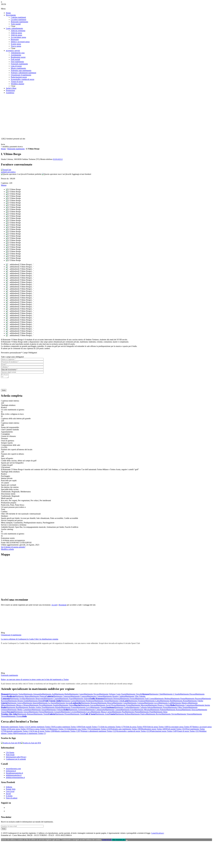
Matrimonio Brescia (105, 703)
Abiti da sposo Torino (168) (157, 727)
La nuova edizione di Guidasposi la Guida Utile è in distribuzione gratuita (29, 639)
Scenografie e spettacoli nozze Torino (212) (134, 731)
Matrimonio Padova (138, 714)
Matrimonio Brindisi (53, 707)
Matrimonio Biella (62, 694)
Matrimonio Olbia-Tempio (178, 707)
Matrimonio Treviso (169, 714)
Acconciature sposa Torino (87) (180, 727)
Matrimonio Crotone (95, 696)
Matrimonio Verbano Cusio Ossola (112, 694)
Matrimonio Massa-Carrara (101, 712)
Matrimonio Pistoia (132, 712)
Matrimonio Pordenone (85, 701)
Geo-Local (10, 791)
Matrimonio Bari (12, 707)
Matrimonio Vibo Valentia (135, 696)
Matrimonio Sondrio (51, 705)
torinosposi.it (11, 771)
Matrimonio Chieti (156, 694)
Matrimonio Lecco (151, 703)
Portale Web (10, 789)
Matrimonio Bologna (112, 698)
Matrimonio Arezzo (21, 712)
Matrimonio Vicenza (14, 716)
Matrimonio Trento (41, 714)
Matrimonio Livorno (69, 712)
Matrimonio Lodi (165, 703)
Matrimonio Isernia (202, 705)
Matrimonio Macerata (139, 705)
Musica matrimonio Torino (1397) (68, 731)
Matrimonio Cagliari (122, 707)
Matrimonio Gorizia (68, 701)
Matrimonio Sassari (39, 710)
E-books (9, 796)
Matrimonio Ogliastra (55, 710)
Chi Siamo (10, 752)
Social (8, 794)
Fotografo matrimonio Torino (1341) (19, 731)
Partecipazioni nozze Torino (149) (164, 731)
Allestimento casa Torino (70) (78, 729)
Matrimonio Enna (127, 710)
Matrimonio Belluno (123, 714)
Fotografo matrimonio (9, 675)
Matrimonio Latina (153, 701)
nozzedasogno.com (13, 769)
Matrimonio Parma (178, 698)
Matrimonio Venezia (185, 714)
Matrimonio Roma (180, 701)
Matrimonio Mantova (180, 703)
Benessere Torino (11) (58, 729)
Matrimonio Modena (163, 698)
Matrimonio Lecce (83, 707)
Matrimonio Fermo (123, 705)
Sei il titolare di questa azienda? (13, 547)
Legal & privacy (157, 833)
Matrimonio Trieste (101, 701)
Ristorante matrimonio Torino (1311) (15, 727)
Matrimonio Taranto (98, 707)
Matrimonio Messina (142, 710)
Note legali (10, 755)
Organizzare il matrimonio (11, 635)
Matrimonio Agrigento (77, 710)
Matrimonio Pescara (187, 694)
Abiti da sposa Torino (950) (136, 727)
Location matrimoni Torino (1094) (68, 727)
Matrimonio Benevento (35, 698)
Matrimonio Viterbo (195, 701)
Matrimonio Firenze (36, 712)
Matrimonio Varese (66, 705)
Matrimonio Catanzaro (62, 696)
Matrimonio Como (120, 703)
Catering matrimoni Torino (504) (42, 727)
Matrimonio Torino (16, 694)
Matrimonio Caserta (51, 698)
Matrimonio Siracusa (190, 710)
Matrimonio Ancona (88, 705)
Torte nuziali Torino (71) (91, 727)
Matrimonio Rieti (166, 701)
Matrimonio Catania (113, 710)
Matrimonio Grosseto (52, 712)
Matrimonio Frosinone (137, 701)
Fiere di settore (11, 798)
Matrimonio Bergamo (89, 703)
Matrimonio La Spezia (47, 703)
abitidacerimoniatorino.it (15, 777)
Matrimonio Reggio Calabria (114, 696)
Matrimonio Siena (160, 712)
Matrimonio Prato (146, 712)
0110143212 (58, 159)
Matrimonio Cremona (135, 703)
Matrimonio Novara (91, 694)
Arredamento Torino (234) (100, 729)
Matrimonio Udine (116, 701)
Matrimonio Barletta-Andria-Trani (32, 707)
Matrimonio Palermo (158, 710)
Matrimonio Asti (48, 694)
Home (3, 149)
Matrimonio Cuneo (76, 694)
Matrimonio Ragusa (174, 710)
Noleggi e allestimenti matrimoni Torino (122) (99, 731)
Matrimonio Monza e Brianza (18, 705)
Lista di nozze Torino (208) (44, 731)
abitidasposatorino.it (13, 775)
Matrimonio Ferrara (127, 698)
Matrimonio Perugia (62, 714)
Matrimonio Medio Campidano (20, 710)
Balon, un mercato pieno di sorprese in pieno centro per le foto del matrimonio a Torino (35, 679)
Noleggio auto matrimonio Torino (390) (126, 729)
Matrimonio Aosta (102, 714)
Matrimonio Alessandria (33, 694)
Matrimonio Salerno (82, 698)
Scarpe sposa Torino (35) (19, 729)
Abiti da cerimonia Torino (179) (113, 727)
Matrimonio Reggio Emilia (18, 701)
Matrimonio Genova (15, 703)
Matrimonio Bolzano (26, 714)
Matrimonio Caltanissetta (95, 710)
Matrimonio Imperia (31, 703)
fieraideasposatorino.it (14, 773)
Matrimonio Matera (22, 696)
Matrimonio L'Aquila (171, 694)
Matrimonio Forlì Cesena (145, 698)
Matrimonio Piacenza (193, 698)
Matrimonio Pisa (118, 712)
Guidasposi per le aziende (16, 759)
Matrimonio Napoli (66, 698)
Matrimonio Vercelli (134, 694)
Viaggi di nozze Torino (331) (188, 731)
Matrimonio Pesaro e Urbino (159, 705)
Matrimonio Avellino (18, 698)
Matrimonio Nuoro (160, 707)
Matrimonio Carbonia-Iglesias (141, 707)
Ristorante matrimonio (16, 149)
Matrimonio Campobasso (185, 705)
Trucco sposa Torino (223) (39, 729)
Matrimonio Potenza (38, 696)
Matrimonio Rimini (36, 701)
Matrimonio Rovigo (154, 714)
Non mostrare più (119, 840)
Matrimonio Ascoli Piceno (106, 705)
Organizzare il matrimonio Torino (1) (31, 733)
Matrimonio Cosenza (79, 696)
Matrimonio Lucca (84, 712)
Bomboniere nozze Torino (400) (154, 729)
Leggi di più (107, 840)
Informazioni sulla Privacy (16, 757)
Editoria (9, 787)
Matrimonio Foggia (68, 707)
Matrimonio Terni (77, 714)
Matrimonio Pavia (36, 705)
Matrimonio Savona (63, 703)
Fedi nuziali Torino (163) (176, 729)
